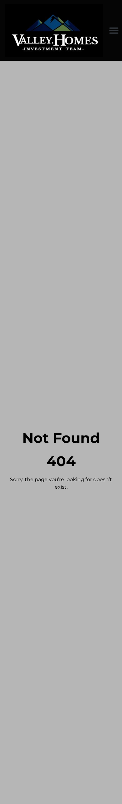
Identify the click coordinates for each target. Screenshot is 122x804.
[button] (113, 30)
